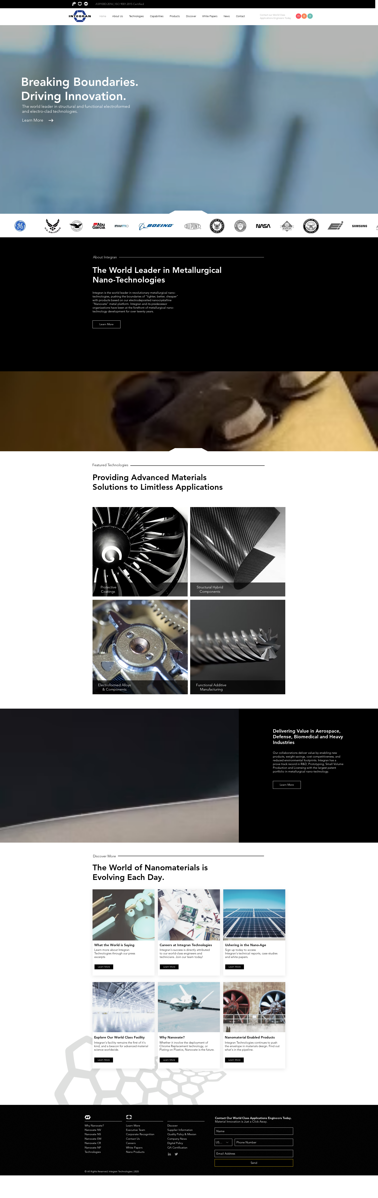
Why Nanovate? (94, 1125)
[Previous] (20, 104)
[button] (117, 16)
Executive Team (135, 1130)
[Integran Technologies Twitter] (176, 1154)
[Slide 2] (98, 138)
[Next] (181, 104)
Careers (131, 1143)
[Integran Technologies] (169, 1154)
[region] (140, 551)
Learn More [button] (32, 127)
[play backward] (5, 226)
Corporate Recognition (140, 1134)
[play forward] (373, 226)
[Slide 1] (103, 138)
